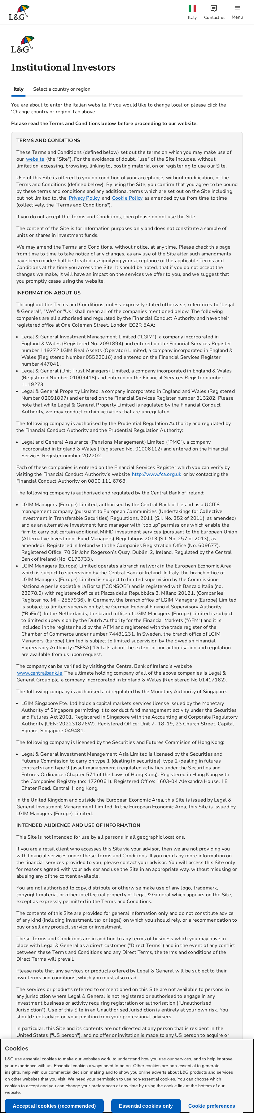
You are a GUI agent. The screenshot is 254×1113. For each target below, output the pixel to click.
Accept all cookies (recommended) (54, 1106)
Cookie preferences (211, 1106)
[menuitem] (192, 12)
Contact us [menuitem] (215, 17)
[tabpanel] (127, 586)
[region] (127, 591)
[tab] (18, 89)
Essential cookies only (146, 1106)
